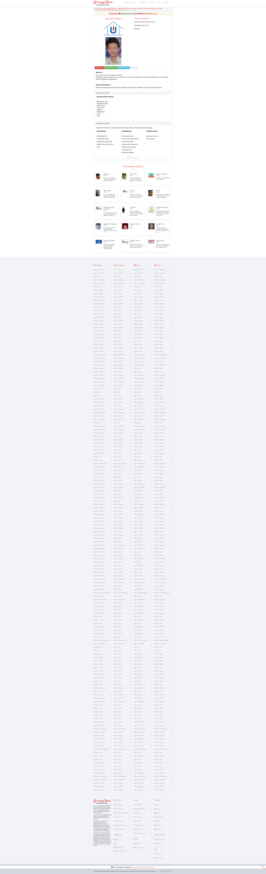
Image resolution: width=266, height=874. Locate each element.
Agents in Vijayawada (139, 773)
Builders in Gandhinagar (160, 412)
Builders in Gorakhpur (159, 426)
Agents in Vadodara (138, 756)
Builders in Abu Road (159, 269)
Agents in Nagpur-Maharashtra (141, 592)
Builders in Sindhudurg (159, 701)
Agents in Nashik (138, 596)
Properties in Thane (98, 718)
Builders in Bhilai (158, 341)
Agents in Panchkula (138, 633)
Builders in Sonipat (158, 708)
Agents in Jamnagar (138, 484)
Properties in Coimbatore (99, 365)
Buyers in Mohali (118, 555)
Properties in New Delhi (99, 613)
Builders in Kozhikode (159, 514)
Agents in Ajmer (137, 286)
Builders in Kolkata (158, 511)
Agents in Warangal (138, 786)
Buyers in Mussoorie (118, 575)
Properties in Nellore (98, 609)
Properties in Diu (97, 392)
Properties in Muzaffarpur (100, 582)
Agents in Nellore (138, 609)
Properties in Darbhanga (99, 375)
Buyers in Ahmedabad (119, 280)
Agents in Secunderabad (139, 688)
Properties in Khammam (99, 497)
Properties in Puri (98, 650)
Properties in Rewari (98, 674)
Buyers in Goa (117, 422)
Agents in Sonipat (138, 708)
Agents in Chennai (138, 361)
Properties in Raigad (98, 654)
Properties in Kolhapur (99, 507)
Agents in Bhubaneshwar (140, 354)
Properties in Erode (98, 405)
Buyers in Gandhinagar (119, 412)
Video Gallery (158, 829)
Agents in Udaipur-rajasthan (140, 749)
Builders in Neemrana (159, 606)
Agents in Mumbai (138, 569)
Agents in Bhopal (138, 351)
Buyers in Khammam (119, 497)
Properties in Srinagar (99, 711)
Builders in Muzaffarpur (160, 582)
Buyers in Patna (117, 637)
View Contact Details (112, 67)
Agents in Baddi (137, 314)
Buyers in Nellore (118, 609)
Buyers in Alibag (117, 290)
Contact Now (100, 67)
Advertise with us (159, 817)
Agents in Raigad (138, 654)
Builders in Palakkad (159, 626)
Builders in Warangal (159, 786)
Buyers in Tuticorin (118, 745)
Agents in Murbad (138, 572)
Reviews (157, 825)
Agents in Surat (137, 715)
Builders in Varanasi (159, 762)
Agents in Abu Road (138, 269)
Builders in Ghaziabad (159, 419)
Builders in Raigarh (158, 657)
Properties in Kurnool (98, 518)
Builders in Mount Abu (159, 565)
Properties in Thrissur (99, 725)
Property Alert (138, 843)
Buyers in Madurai (118, 531)
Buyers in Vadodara (118, 756)
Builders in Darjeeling (159, 378)
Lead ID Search (138, 829)
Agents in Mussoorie (139, 575)
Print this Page (133, 158)
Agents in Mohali (138, 555)
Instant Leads (117, 817)
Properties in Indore (98, 470)
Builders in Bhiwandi (159, 348)
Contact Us (158, 812)
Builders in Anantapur (159, 303)
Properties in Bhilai (98, 341)
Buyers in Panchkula (118, 633)
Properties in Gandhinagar (100, 412)
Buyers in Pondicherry (119, 643)
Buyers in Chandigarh (119, 358)
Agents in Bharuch (138, 334)
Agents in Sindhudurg (139, 701)
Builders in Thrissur (159, 725)
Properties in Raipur (98, 660)
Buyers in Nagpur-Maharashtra (121, 592)
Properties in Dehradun (99, 382)
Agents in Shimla (138, 691)
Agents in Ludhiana (138, 528)
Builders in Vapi (158, 759)
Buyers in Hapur (117, 450)
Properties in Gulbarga (99, 433)
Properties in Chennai (99, 361)
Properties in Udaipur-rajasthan (101, 749)
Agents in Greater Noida (139, 429)
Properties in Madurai (99, 531)
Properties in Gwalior (98, 446)
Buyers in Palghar (118, 630)
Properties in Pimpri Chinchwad (101, 640)
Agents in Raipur (138, 660)
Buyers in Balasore (118, 317)
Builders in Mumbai (159, 569)
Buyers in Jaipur (117, 477)
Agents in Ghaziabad (139, 419)
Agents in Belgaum (138, 327)
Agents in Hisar (137, 456)
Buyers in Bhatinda (118, 337)
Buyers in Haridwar (118, 453)
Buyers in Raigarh (118, 657)
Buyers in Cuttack (118, 368)
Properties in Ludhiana (99, 528)
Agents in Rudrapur (138, 677)
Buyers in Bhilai (117, 341)
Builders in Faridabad (159, 409)
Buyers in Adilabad (118, 273)
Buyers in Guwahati (118, 443)
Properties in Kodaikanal (99, 504)
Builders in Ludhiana (159, 528)
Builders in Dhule (158, 388)
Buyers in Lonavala (118, 521)
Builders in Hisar (158, 456)
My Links (151, 2)
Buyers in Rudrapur (118, 677)
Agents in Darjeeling (138, 378)
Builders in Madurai (159, 531)
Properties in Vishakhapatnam (101, 776)
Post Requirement (119, 808)
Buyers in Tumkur (118, 742)
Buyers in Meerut (118, 552)
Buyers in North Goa (118, 620)
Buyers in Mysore (118, 586)
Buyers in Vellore (118, 769)
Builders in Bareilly (158, 324)
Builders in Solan (158, 705)
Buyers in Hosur (117, 460)
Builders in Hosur (158, 460)
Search (159, 2)
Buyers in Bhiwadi (118, 344)
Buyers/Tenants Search (140, 808)
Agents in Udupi (138, 752)
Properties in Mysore (98, 586)
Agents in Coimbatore (139, 365)
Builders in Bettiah (158, 331)
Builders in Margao (158, 538)
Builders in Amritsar (159, 300)
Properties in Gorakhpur (99, 426)
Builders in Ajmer (158, 286)
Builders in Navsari (158, 603)
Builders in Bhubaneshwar (160, 354)
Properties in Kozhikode (99, 514)
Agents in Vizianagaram (139, 779)
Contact (166, 2)
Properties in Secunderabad (100, 688)
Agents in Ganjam (138, 416)
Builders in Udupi (158, 752)
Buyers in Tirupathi (118, 735)
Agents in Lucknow (138, 524)
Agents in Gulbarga (138, 433)
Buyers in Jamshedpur (119, 487)
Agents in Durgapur (138, 399)
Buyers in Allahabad (118, 297)
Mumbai (100, 8)
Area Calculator (159, 857)
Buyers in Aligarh (118, 293)
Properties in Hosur (98, 460)
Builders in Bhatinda (159, 337)
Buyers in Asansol (118, 310)
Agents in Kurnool (138, 518)
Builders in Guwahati (159, 443)
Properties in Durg (98, 395)
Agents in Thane (138, 718)
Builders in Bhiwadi (158, 344)
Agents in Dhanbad (138, 385)
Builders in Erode (158, 405)
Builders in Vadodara (159, 756)
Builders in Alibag (158, 290)
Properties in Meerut (98, 552)
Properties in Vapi (98, 759)
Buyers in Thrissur (118, 725)
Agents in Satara (138, 684)
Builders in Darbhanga (159, 375)
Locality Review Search (140, 833)
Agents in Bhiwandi (138, 348)
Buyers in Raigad (118, 654)
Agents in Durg (137, 395)
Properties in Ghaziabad (99, 419)
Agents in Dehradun (138, 382)
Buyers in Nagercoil (118, 589)
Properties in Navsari (98, 603)
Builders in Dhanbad (159, 385)
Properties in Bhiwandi (99, 348)
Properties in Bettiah (98, 331)
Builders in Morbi (158, 562)
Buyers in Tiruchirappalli (119, 728)
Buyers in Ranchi (118, 667)
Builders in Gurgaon (159, 439)
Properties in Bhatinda (99, 337)
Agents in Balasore (138, 317)
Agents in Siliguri (138, 698)
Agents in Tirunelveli (139, 732)
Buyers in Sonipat (118, 708)
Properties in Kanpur (98, 494)
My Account (142, 2)
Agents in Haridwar (138, 453)
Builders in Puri (158, 650)
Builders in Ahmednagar (160, 283)
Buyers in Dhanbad (118, 385)
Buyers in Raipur (118, 660)
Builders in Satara (158, 684)
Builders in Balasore (159, 317)
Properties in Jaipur (98, 477)
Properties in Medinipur (99, 548)
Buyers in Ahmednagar (119, 283)
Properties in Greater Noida (100, 429)
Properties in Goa (98, 422)
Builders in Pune (158, 647)
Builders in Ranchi (158, 667)
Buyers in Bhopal (118, 351)
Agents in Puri (137, 650)
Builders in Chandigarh (159, 358)
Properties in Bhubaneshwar (100, 354)
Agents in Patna (137, 637)
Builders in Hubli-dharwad (160, 463)
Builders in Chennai (159, 361)
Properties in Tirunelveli (99, 732)
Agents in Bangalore (138, 320)
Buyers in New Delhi (118, 613)
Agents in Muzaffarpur (139, 582)
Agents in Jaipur (137, 477)
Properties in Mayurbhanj (99, 545)
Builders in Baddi (158, 314)
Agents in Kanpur (138, 494)
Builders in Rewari (158, 674)
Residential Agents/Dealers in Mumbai (127, 8)
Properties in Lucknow (99, 524)
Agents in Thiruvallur (139, 722)
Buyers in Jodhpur (118, 490)
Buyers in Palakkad (118, 626)
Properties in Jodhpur (98, 490)
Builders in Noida (158, 616)
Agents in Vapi (137, 759)
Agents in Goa (137, 422)
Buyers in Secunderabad (119, 688)
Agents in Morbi (137, 562)
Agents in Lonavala (138, 521)
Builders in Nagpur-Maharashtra (162, 592)
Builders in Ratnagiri (159, 671)
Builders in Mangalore (159, 535)
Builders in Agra (158, 276)
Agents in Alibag (138, 290)
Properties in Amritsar (99, 300)
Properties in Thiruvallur (99, 722)
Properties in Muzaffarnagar (100, 579)
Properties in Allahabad (99, 297)
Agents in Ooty (137, 623)
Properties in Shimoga (99, 694)
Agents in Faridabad (138, 409)
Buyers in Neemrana (118, 606)
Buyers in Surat (117, 715)
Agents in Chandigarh (139, 358)
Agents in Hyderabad (139, 467)
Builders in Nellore (158, 609)
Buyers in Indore (118, 470)
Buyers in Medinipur (118, 548)
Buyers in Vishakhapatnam (120, 776)
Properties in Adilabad (99, 273)
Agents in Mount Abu (139, 565)
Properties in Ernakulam (99, 402)
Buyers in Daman (118, 371)
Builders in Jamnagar (159, 484)
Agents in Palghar (138, 630)
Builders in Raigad (158, 654)
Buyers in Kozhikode (118, 514)
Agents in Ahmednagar (139, 283)
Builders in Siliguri (158, 698)
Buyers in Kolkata (118, 511)
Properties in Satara (98, 684)
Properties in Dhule (98, 388)
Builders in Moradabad (159, 558)
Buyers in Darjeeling (118, 378)
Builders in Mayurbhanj (159, 545)
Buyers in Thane (117, 718)
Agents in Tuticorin (138, 745)
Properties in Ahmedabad (99, 280)
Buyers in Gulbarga (118, 433)
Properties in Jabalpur (99, 473)
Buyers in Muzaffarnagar (119, 579)
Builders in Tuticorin (159, 745)
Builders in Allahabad (159, 297)
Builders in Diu (157, 392)
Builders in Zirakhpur (159, 790)
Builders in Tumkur (158, 742)
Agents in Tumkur (138, 742)
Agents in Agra (137, 276)
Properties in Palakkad (99, 626)
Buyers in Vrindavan (118, 783)
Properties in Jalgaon (98, 480)
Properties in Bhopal (98, 351)
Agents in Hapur (138, 450)
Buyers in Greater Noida (119, 429)
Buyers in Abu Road (118, 269)
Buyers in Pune (117, 647)
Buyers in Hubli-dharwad (119, 463)
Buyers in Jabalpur (118, 473)
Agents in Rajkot (138, 664)
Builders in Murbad (158, 572)
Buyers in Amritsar (118, 300)
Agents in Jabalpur (138, 473)
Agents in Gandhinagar (139, 412)
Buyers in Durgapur (118, 399)
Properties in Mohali (98, 555)
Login (115, 843)
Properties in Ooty (98, 623)
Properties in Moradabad (99, 558)
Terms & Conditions (160, 839)
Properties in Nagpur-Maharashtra (102, 592)
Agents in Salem (138, 681)
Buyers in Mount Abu (119, 565)
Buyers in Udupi (117, 752)
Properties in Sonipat (98, 708)
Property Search (139, 804)
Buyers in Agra (117, 276)
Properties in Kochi (98, 501)
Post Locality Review (119, 829)
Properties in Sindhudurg (99, 701)
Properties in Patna (98, 637)
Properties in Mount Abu (99, 565)
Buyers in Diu (117, 392)
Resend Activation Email (120, 851)
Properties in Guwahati (99, 443)
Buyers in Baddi (117, 314)
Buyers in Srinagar (118, 711)
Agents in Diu (137, 392)
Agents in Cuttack (138, 368)
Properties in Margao (98, 538)
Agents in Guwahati (138, 443)
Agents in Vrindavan (138, 783)
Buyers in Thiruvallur (119, 722)
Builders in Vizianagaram (160, 779)
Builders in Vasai (158, 766)
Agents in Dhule (137, 388)
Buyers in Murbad (118, 572)
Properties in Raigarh (98, 657)
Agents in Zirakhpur (138, 790)
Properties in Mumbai (99, 569)
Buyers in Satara (117, 684)
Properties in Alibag (98, 290)
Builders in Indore (158, 470)
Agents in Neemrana (139, 606)
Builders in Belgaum (159, 327)
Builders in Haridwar (159, 453)
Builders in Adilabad (159, 273)
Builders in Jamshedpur (159, 487)
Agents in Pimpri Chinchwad (140, 640)
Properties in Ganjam (98, 416)
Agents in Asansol (138, 310)
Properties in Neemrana (99, 606)
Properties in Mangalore (99, 535)
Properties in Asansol (98, 310)
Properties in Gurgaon (99, 439)
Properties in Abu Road (99, 269)
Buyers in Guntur (118, 436)
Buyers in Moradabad (119, 558)
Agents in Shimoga (138, 694)
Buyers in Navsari (118, 603)
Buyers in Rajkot (117, 664)
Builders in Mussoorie (159, 575)
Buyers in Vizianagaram (119, 779)
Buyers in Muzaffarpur (119, 582)
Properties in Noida (98, 616)
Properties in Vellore (98, 769)
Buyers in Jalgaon (118, 480)
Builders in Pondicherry (159, 643)
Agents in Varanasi (138, 762)
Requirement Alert (139, 847)
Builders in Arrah (158, 307)
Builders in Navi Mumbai (160, 599)
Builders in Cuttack (158, 368)
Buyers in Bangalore (118, 320)
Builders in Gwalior (158, 446)
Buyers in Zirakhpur (118, 790)
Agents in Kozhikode (138, 514)
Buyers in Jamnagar (118, 484)
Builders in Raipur (158, 660)
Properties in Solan (98, 705)
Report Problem (125, 67)
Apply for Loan (158, 853)
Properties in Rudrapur (99, 677)
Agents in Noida (137, 616)
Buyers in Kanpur (118, 494)
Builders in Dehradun (159, 382)
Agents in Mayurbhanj (139, 545)
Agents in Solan (137, 705)
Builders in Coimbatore (159, 365)
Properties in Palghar (98, 630)
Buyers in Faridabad (118, 409)
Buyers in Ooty (117, 623)
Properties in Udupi (98, 752)
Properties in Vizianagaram (100, 779)
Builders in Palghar (158, 630)
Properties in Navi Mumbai (100, 599)
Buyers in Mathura (118, 541)
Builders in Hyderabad (159, 467)
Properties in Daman (98, 371)
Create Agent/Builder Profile (121, 812)
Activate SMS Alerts (118, 821)
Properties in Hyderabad (99, 467)
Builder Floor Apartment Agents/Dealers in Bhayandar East (110, 10)
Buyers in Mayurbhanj (119, 545)
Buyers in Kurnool (118, 518)
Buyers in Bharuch (118, 334)
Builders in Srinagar (159, 711)
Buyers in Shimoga (118, 694)
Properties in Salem (98, 681)
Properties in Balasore (99, 317)
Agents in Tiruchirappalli (140, 728)
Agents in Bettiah (138, 331)
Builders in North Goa (159, 620)
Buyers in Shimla (118, 691)
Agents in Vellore (138, 769)
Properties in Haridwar (99, 453)
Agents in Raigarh (138, 657)
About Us (157, 808)
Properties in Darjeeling (99, 378)
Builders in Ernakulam (159, 402)
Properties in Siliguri (98, 698)
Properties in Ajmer (98, 286)
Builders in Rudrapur (159, 677)
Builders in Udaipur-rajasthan (161, 749)
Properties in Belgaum (99, 327)
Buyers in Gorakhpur (118, 426)
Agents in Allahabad (138, 297)
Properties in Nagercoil (99, 589)
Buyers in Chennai (118, 361)
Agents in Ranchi (138, 667)
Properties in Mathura (99, 541)
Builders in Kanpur (158, 494)
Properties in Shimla (98, 691)
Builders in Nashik (158, 596)
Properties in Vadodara (99, 756)
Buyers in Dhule (117, 388)
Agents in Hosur (137, 460)
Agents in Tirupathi (138, 735)
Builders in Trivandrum (159, 739)
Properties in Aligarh (98, 293)
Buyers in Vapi (117, 759)
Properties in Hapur (98, 450)
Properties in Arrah (98, 307)
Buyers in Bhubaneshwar (120, 354)
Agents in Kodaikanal (139, 504)
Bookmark (135, 67)
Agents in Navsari (138, 603)
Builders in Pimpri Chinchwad (161, 640)
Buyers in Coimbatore (119, 365)
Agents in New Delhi (138, 613)
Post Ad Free (132, 2)
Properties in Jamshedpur (99, 487)
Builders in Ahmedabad (159, 280)
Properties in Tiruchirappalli (100, 728)
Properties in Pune (98, 647)
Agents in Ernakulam (139, 402)
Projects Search (138, 821)
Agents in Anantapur (139, 303)
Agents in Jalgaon (138, 480)
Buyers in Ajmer (117, 286)
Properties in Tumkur (98, 742)
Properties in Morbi (98, 562)
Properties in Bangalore (99, 320)
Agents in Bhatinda (138, 337)
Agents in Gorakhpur (139, 426)
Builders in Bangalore (159, 320)
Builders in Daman (158, 371)
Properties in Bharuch (99, 334)
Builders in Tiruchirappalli (160, 728)
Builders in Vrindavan (159, 783)
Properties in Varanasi (99, 762)
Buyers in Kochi (117, 501)
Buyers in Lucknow (118, 524)
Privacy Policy (158, 843)
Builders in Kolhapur (159, 507)
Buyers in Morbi (117, 562)
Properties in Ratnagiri (99, 671)
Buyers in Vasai (117, 766)
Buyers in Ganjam (118, 416)
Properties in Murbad (98, 572)
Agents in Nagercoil (138, 589)
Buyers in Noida (117, 616)
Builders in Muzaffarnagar (160, 579)
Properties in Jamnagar (99, 484)
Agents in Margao (138, 538)
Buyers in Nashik (118, 596)
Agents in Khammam (139, 497)
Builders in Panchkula (159, 633)
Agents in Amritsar (138, 300)
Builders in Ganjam (158, 416)
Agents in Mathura (138, 541)
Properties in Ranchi (98, 667)
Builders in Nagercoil (159, 589)
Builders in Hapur (158, 450)
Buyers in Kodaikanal (119, 504)
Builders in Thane (158, 718)
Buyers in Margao (118, 538)
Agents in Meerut (138, 552)
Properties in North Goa (99, 620)
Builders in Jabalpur (159, 473)
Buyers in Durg (117, 395)
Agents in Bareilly (138, 324)
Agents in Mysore (138, 586)
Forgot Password (119, 847)
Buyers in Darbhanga (119, 375)
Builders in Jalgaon (158, 480)
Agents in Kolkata (138, 511)
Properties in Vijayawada (99, 773)
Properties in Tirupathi (99, 735)
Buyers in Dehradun (118, 382)
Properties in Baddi (98, 314)
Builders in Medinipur (159, 548)
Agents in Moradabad (139, 558)
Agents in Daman (138, 371)
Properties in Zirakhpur (99, 790)
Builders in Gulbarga (159, 433)
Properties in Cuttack (98, 368)
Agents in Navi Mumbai (139, 599)
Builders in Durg (158, 395)
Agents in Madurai (138, 531)
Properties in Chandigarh (99, 358)
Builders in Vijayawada (159, 773)
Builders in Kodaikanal (159, 504)
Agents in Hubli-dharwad (140, 463)
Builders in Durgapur (159, 399)
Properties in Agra (98, 276)
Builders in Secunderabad (160, 688)
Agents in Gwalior (138, 446)
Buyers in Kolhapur (118, 507)
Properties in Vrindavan (99, 783)
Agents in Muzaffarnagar (140, 579)
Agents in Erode (137, 405)
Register (117, 839)
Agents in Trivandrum (139, 739)
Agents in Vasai (137, 766)
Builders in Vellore (158, 769)
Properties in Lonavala (99, 521)
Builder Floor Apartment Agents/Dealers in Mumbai (149, 8)
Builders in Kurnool (158, 518)
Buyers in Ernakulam (118, 402)
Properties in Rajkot (98, 664)
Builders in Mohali (158, 555)
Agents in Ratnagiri (138, 671)
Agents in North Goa (138, 620)
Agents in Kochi (137, 501)
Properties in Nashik (98, 596)
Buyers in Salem (117, 681)
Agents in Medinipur (139, 548)
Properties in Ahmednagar (100, 283)
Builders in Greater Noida (160, 429)
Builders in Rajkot (158, 664)
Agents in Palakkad (138, 626)
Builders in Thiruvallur (159, 722)
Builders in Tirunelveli (159, 732)
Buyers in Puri (117, 650)
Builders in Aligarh (158, 293)
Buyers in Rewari (118, 674)
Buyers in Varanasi (118, 762)
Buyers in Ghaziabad (118, 419)
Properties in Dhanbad (99, 385)
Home (125, 2)
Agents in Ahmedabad (139, 280)
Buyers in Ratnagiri (118, 671)
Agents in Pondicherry (139, 643)
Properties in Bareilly (98, 324)
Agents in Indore (138, 470)
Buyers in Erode (117, 405)
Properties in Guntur (98, 436)
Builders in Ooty (158, 623)
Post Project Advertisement (121, 825)
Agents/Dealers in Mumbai (110, 8)
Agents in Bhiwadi (138, 344)
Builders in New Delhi (159, 613)
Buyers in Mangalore (118, 535)
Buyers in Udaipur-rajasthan (120, 749)
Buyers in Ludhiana (118, 528)
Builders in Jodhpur (158, 490)
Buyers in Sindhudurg (119, 701)
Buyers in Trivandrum (119, 739)
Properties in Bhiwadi (98, 344)
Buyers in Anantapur (118, 303)
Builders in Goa (157, 422)
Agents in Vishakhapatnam (140, 776)
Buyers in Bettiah (118, 331)
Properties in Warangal (99, 786)
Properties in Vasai (98, 766)
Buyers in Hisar (117, 456)
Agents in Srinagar (138, 711)
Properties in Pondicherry (99, 643)
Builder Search (138, 817)
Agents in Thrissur (138, 725)
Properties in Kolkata (98, 511)
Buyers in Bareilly (118, 324)
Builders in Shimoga (159, 694)
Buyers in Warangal (118, 786)
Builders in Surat (158, 715)
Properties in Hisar (98, 456)
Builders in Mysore (158, 586)
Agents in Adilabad (138, 273)
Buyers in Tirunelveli (118, 732)
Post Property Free (119, 804)
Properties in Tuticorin (99, 745)
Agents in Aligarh (138, 293)
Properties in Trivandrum (99, 739)
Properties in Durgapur (99, 399)
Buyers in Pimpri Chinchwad (120, 640)
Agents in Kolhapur (138, 507)
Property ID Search (139, 825)
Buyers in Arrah (117, 307)
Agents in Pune (137, 647)
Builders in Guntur (158, 436)
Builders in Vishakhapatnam (160, 776)
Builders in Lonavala (159, 521)
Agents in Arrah (137, 307)
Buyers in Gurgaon (118, 439)
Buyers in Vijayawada (119, 773)
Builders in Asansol (158, 310)
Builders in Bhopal (158, 351)
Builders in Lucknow (159, 524)
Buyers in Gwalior (118, 446)
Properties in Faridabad (99, 409)
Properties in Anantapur (99, 303)
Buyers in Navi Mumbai (119, 599)
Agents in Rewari (138, 674)
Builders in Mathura (159, 541)
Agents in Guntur (138, 436)
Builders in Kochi (158, 501)
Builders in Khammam (159, 497)
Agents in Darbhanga (139, 375)
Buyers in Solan (117, 705)
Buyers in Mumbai (118, 569)
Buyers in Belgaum (118, 327)
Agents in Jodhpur (138, 490)
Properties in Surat (98, 715)
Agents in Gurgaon (138, 439)
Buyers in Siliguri (118, 698)
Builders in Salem (158, 681)
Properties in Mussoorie (99, 575)
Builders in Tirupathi (159, 735)
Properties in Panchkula (99, 633)
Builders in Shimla (158, 691)
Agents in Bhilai (137, 341)
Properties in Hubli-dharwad (100, 463)
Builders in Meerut (158, 552)
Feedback (157, 821)
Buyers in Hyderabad (119, 467)
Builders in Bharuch (159, 334)
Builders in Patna (158, 637)
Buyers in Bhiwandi (118, 348)
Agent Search (138, 812)
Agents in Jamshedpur (139, 487)
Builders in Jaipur (158, 477)
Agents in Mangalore (139, 535)
